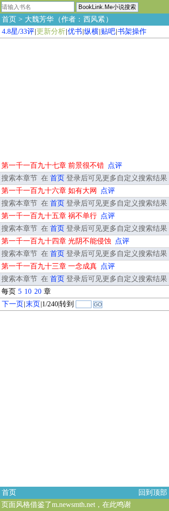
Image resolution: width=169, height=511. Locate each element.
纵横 (91, 31)
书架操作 (132, 31)
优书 (75, 31)
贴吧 (108, 31)
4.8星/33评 (18, 31)
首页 (9, 19)
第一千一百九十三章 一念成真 (49, 266)
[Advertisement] (67, 98)
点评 (115, 165)
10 (28, 291)
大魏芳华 (39, 19)
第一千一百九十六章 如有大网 (49, 190)
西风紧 (94, 19)
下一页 (12, 304)
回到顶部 (152, 492)
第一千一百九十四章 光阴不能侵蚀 (56, 241)
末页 (33, 304)
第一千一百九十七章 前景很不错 (52, 165)
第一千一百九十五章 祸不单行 (49, 216)
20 (37, 291)
